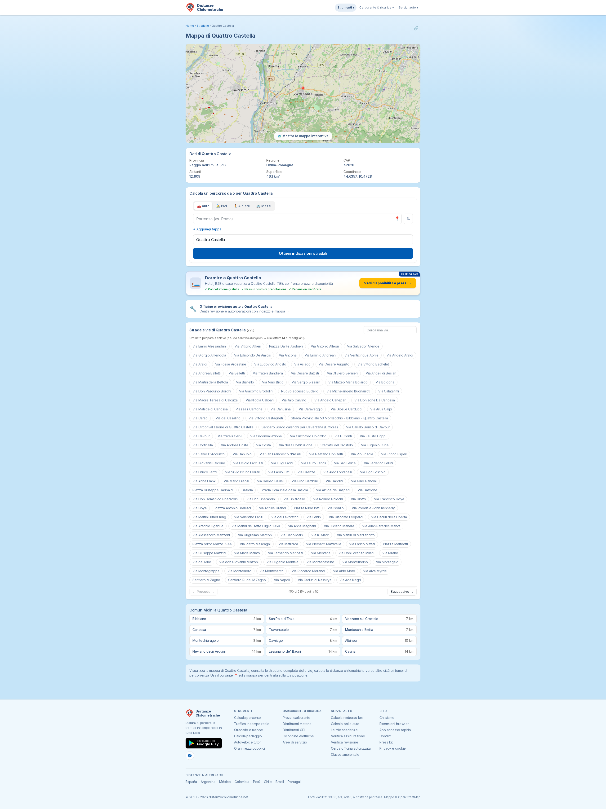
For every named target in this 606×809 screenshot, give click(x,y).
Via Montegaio (387, 562)
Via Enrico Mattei (362, 544)
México (225, 782)
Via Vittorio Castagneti (266, 418)
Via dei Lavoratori (285, 517)
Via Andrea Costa (234, 445)
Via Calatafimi (388, 391)
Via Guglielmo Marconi (255, 535)
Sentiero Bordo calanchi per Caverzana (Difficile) (300, 427)
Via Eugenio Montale (283, 562)
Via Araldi (199, 364)
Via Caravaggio (311, 409)
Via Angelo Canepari (330, 400)
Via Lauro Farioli (313, 463)
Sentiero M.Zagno (206, 580)
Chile (268, 782)
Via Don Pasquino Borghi (211, 391)
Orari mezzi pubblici (249, 748)
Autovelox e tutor (247, 742)
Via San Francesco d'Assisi (280, 454)
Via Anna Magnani (302, 526)
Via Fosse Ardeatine (230, 364)
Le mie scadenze (344, 730)
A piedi (242, 206)
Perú (256, 782)
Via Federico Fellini (378, 463)
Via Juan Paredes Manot (381, 526)
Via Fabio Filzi (279, 472)
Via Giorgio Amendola (209, 355)
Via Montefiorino (355, 562)
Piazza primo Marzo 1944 (212, 544)
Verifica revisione (344, 742)
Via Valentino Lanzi (248, 517)
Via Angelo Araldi (400, 355)
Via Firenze (306, 472)
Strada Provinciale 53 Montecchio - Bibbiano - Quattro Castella (339, 418)
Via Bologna (385, 382)
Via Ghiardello (294, 499)
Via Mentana (320, 553)
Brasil (280, 782)
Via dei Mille (201, 562)
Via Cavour (201, 436)
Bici (221, 206)
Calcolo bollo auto (345, 724)
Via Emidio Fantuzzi (248, 463)
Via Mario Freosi (236, 481)
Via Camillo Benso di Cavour (368, 427)
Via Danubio (242, 454)
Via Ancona (288, 355)
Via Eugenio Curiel (375, 445)
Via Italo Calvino (294, 400)
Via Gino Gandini (363, 481)
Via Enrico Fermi (204, 472)
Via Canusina (280, 409)
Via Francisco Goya (389, 499)
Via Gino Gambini (305, 481)
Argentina (208, 782)
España (191, 782)
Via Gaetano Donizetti (326, 454)
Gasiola (247, 490)
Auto (203, 206)
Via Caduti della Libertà (389, 517)
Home (190, 25)
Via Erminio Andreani (320, 355)
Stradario (203, 25)
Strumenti (345, 7)
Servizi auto (408, 7)
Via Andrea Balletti (206, 373)
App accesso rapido (395, 730)
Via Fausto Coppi (373, 436)
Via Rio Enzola (362, 454)
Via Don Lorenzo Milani (356, 553)
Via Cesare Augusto (334, 364)
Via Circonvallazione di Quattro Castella (223, 427)
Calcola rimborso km (346, 718)
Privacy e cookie (392, 748)
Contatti (385, 736)
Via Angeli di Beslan (381, 373)
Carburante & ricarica (376, 7)
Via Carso (200, 418)
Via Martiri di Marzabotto (356, 535)
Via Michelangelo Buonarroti (348, 391)
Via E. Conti (343, 436)
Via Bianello (245, 382)
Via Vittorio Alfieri (248, 346)
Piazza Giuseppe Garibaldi (212, 490)
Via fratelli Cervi (230, 436)
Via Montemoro (239, 571)
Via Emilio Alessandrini (209, 346)
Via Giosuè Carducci (346, 409)
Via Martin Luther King (209, 517)
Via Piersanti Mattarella (323, 544)
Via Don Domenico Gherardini (215, 499)
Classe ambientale (345, 754)
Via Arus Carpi (381, 409)
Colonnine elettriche (298, 736)
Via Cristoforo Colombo (308, 436)
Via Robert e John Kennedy (373, 508)
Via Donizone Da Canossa (374, 400)
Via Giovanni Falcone (208, 463)
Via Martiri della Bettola (210, 382)
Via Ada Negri (350, 580)
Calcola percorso (247, 718)
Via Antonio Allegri (325, 346)
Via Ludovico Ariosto (270, 364)
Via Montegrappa (205, 571)
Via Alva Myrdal (375, 571)
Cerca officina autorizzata (351, 748)
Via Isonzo (336, 508)
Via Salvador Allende (363, 346)
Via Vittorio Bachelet (373, 364)
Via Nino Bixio (272, 382)
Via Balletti (237, 373)
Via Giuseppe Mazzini (209, 553)
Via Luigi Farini (282, 463)
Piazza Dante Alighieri (286, 346)
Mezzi (263, 206)
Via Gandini (334, 481)
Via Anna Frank (204, 481)
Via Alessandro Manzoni (211, 535)
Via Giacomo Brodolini (256, 391)
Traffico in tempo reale (251, 724)
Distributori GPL (294, 730)
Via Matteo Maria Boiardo (348, 382)
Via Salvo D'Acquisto (208, 454)
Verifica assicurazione (348, 736)
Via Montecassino (320, 562)
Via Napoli (282, 580)
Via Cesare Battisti (305, 373)
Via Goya (199, 508)
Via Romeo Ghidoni (328, 499)
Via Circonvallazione (266, 436)
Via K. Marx (320, 535)
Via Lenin (314, 517)
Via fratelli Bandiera (268, 373)
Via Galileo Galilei (270, 481)
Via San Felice (345, 463)
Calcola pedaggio (248, 736)
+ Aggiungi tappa (207, 229)
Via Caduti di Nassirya (314, 580)
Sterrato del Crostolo (337, 445)
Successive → (402, 591)
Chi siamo (386, 718)
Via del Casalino (228, 418)
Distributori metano (297, 724)
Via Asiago (302, 364)
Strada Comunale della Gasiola (284, 490)
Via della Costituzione (295, 445)
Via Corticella (202, 445)
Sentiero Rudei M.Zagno (247, 580)
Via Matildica (288, 544)
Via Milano (390, 553)
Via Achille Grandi (272, 508)
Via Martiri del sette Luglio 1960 (256, 526)
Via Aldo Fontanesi (337, 472)
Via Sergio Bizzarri (306, 382)
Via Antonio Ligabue (207, 526)
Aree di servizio (295, 742)
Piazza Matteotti (395, 544)
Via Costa (263, 445)
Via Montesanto (271, 571)
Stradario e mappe (248, 730)
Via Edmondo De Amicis (252, 355)
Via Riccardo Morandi (308, 571)
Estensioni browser (394, 724)
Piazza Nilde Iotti (307, 508)
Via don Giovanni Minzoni (238, 562)
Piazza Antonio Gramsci (233, 508)
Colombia (242, 782)
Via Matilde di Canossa (210, 409)
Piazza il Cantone (249, 409)
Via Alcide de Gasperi (333, 490)
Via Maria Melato (247, 553)
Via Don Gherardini (261, 499)
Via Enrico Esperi (394, 454)
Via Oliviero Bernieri (342, 373)
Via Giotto (358, 499)
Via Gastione (367, 490)
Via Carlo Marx (292, 535)
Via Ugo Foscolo (373, 472)
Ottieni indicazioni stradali (303, 253)
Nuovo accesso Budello (299, 391)
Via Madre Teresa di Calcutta (215, 400)
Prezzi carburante (296, 718)
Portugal (294, 782)
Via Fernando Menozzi (285, 553)
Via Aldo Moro (344, 571)
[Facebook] (190, 755)
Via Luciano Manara (339, 526)
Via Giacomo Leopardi (346, 517)
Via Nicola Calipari (260, 400)
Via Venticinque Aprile (361, 355)
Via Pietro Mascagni (255, 544)
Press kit (386, 742)
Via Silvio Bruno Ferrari (242, 472)
